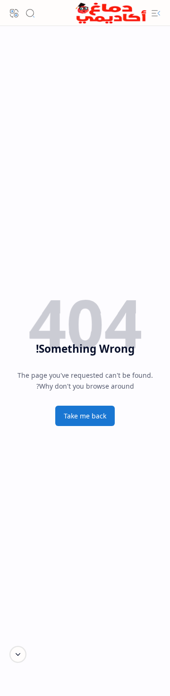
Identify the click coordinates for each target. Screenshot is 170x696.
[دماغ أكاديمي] (111, 13)
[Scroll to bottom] (17, 654)
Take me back (85, 415)
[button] (156, 13)
